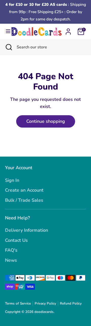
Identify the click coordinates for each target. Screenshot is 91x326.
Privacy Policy (45, 303)
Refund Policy (71, 303)
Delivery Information (26, 230)
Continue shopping (45, 121)
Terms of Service (18, 303)
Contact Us (16, 240)
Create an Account (24, 190)
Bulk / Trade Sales (24, 200)
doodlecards (44, 311)
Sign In (12, 180)
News (11, 260)
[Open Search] (8, 47)
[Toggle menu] (6, 31)
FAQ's (11, 250)
